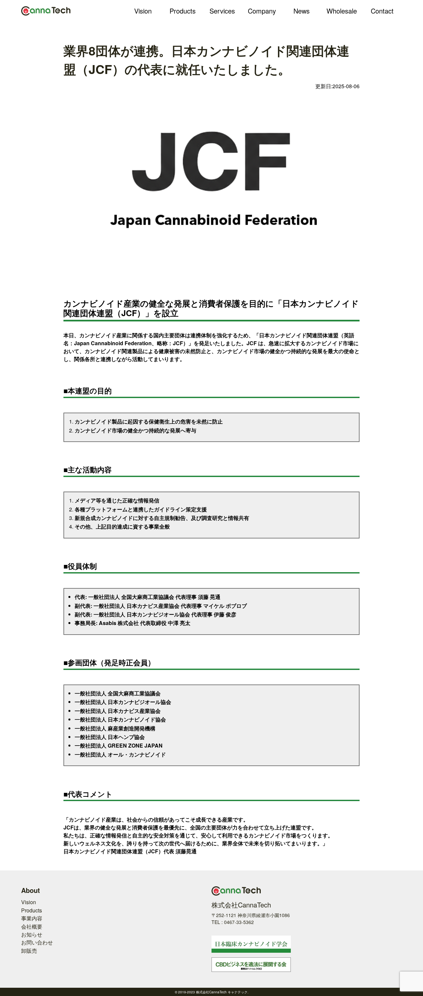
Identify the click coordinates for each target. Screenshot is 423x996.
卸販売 (29, 950)
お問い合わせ (37, 942)
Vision (28, 902)
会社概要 (31, 926)
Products (31, 910)
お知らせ (31, 934)
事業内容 (31, 918)
